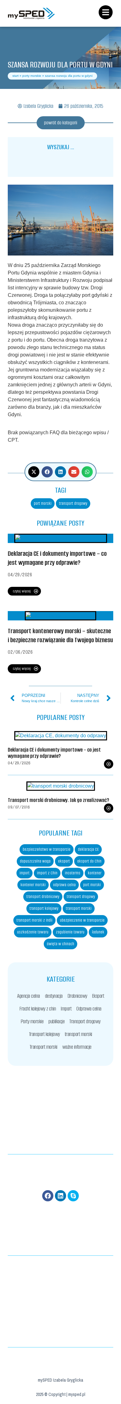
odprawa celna (64, 885)
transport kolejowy (43, 908)
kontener (94, 873)
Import (66, 1008)
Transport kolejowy (44, 1034)
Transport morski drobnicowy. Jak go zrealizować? (58, 800)
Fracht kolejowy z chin (38, 1008)
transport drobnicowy (42, 897)
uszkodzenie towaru (32, 932)
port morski (43, 503)
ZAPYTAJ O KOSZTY (60, 1317)
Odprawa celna (88, 1008)
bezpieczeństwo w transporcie (46, 849)
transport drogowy (73, 503)
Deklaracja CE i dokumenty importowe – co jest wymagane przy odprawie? (57, 558)
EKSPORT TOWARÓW (60, 1285)
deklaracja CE (88, 849)
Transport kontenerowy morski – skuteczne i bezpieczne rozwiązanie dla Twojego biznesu (60, 635)
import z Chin (47, 873)
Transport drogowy (85, 1021)
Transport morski (43, 1047)
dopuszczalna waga (35, 861)
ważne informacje (77, 1047)
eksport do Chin (89, 861)
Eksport (98, 996)
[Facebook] (47, 1195)
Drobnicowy (77, 996)
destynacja (54, 996)
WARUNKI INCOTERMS (60, 1275)
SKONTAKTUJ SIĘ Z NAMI (60, 1336)
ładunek (98, 932)
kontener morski (33, 885)
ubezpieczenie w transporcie (82, 920)
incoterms (72, 873)
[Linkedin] (60, 1195)
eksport (64, 861)
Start (15, 75)
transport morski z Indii (34, 920)
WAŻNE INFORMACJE (60, 1326)
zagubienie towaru (70, 932)
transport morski (79, 908)
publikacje (56, 1021)
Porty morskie (31, 75)
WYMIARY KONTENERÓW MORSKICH (60, 1266)
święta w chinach (60, 944)
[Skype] (73, 1195)
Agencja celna (28, 996)
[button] (33, 471)
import (24, 873)
